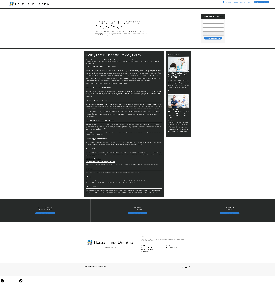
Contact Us (265, 6)
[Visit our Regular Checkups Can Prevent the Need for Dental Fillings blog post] (178, 71)
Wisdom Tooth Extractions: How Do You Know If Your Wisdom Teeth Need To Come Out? (178, 113)
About (231, 6)
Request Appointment (137, 213)
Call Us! (262, 2)
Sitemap (91, 267)
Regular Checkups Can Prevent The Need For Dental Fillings (177, 75)
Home (226, 6)
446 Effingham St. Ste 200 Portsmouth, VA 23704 (238, 2)
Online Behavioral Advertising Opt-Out (100, 162)
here (91, 96)
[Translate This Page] (20, 280)
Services (248, 6)
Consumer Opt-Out (93, 159)
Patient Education (257, 6)
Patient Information (239, 6)
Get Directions (45, 213)
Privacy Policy (86, 267)
